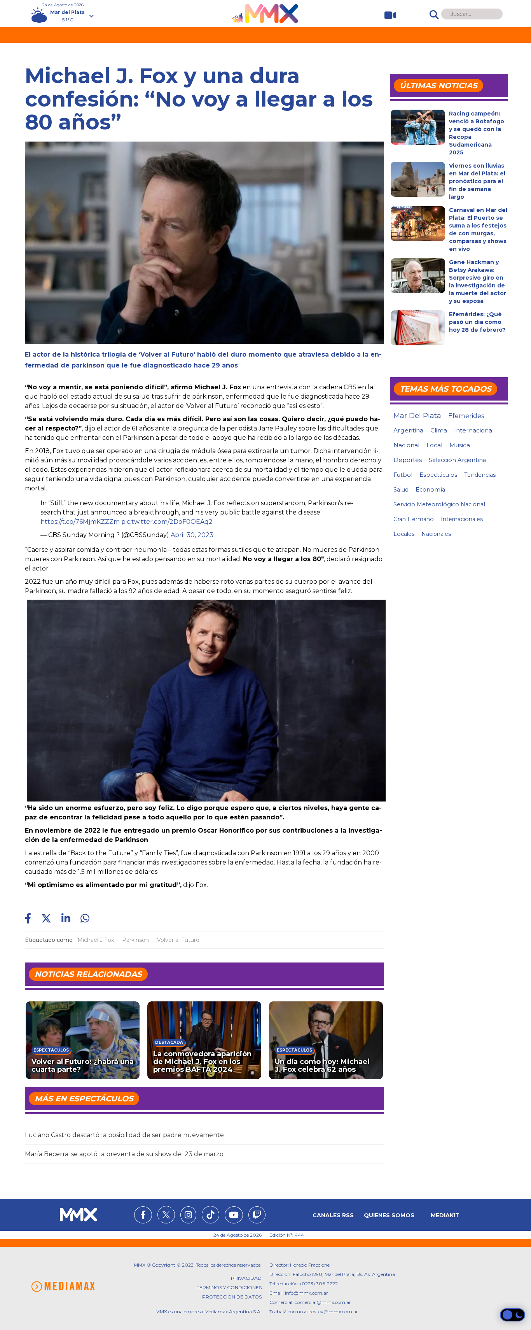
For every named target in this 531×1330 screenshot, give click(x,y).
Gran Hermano (413, 519)
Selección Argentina (457, 460)
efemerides (466, 416)
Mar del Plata (417, 415)
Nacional (406, 445)
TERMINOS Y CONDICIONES (229, 1287)
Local (434, 445)
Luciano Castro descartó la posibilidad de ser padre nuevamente (124, 1135)
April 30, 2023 (192, 535)
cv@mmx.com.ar (338, 1311)
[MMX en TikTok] (210, 1214)
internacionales (462, 519)
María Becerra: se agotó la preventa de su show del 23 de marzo (124, 1154)
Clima (438, 430)
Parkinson (135, 939)
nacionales (436, 533)
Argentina (408, 430)
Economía (430, 489)
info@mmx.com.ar (306, 1293)
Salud (401, 489)
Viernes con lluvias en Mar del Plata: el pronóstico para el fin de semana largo (477, 181)
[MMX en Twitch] (257, 1216)
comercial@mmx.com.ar (323, 1302)
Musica (459, 445)
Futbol (402, 474)
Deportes (407, 460)
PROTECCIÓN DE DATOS (232, 1297)
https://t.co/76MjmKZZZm (80, 521)
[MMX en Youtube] (234, 1216)
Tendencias (480, 474)
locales (403, 533)
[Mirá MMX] (387, 15)
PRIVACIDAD (246, 1278)
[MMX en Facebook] (143, 1216)
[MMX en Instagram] (188, 1216)
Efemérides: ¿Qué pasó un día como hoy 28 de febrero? (477, 322)
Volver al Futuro (178, 939)
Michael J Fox (95, 939)
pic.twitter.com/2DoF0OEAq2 (167, 521)
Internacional (474, 430)
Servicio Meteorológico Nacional (439, 504)
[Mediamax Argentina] (63, 1286)
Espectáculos (438, 474)
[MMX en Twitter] (166, 1214)
